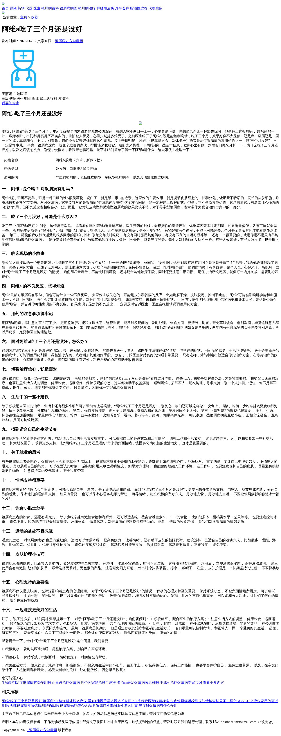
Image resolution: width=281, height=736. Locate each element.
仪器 (34, 17)
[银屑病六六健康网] (3, 4)
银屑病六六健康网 (69, 41)
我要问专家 (10, 103)
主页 (23, 17)
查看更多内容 (213, 682)
